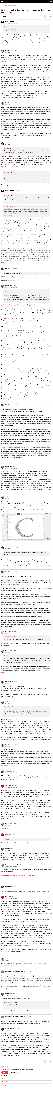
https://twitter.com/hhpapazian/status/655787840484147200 (19, 875)
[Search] (48, 1)
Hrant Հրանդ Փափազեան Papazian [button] (15, 864)
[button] (2, 22)
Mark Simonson (7, 309)
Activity (4, 1085)
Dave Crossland (16, 319)
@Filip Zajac (5, 305)
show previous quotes (10, 29)
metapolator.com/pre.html (9, 166)
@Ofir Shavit (7, 295)
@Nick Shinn (5, 471)
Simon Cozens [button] (9, 959)
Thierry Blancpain (9, 636)
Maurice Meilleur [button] (9, 21)
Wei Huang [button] (8, 631)
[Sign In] (51, 1)
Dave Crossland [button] (9, 143)
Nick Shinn (7, 172)
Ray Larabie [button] (8, 785)
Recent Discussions (7, 1082)
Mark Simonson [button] (9, 50)
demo (39, 670)
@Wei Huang (7, 639)
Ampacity (28, 921)
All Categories (5, 1079)
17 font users (11, 280)
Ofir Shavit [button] (8, 285)
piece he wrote (27, 239)
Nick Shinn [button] (8, 102)
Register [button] (13, 1072)
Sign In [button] (5, 1072)
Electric (20, 921)
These (3, 828)
